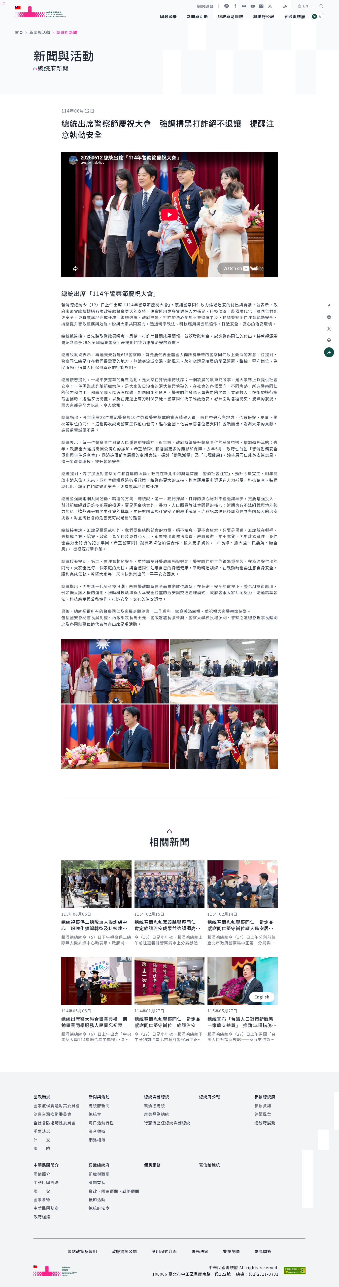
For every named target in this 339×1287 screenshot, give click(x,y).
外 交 (42, 1140)
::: (3, 2)
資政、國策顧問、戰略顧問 (114, 1191)
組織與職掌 (99, 1174)
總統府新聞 (99, 1106)
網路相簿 (97, 1140)
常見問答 (263, 1251)
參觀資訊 (262, 1106)
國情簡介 (42, 1174)
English (262, 997)
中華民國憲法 (46, 1182)
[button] (321, 6)
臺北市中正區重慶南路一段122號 (200, 1274)
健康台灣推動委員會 (52, 1114)
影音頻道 (97, 1131)
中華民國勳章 (46, 1208)
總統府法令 (99, 1208)
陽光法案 (200, 1251)
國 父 (42, 1191)
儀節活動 (97, 1199)
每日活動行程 (101, 1123)
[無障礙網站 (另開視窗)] (294, 1270)
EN (305, 5)
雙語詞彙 (231, 1251)
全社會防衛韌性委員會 (55, 1123)
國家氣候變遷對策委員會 (57, 1106)
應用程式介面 (164, 1251)
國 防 (42, 1148)
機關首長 (97, 1182)
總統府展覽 (264, 1123)
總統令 (95, 1114)
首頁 (19, 32)
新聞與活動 (39, 32)
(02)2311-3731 (264, 1274)
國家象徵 (42, 1199)
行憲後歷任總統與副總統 (167, 1123)
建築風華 (262, 1114)
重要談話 (42, 1131)
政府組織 (42, 1217)
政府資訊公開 (124, 1251)
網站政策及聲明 (82, 1251)
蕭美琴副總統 (156, 1114)
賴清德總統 (154, 1106)
